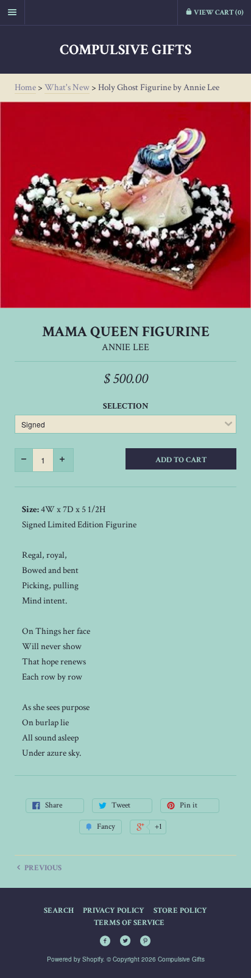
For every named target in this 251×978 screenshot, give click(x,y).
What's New (67, 87)
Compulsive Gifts (125, 49)
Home (25, 87)
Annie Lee (125, 347)
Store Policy (180, 911)
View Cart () (218, 12)
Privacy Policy (113, 911)
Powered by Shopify (75, 959)
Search (59, 911)
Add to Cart (181, 460)
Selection (126, 406)
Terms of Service (129, 923)
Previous (42, 868)
